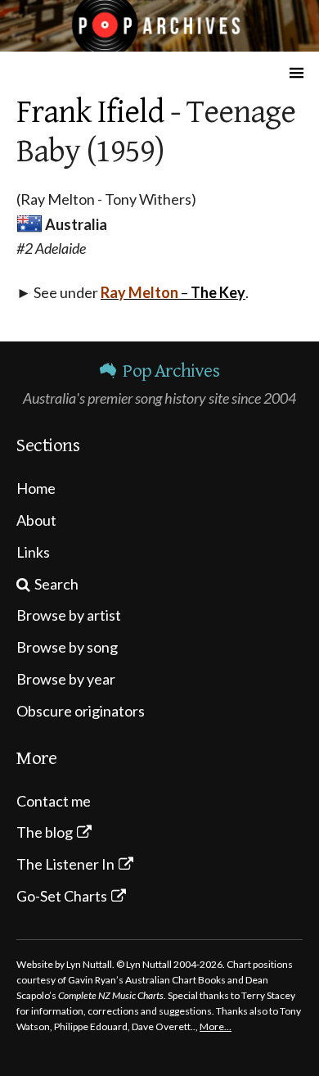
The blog (44, 832)
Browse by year (65, 679)
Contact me (53, 801)
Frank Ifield (90, 112)
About (36, 520)
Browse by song (67, 647)
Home (36, 488)
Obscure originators (80, 711)
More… (215, 1026)
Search (56, 584)
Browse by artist (68, 615)
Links (33, 552)
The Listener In (65, 864)
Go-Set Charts (61, 896)
